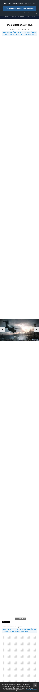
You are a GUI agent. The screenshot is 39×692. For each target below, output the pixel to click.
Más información (31, 690)
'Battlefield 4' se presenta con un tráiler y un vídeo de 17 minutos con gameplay (19, 33)
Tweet (7, 622)
